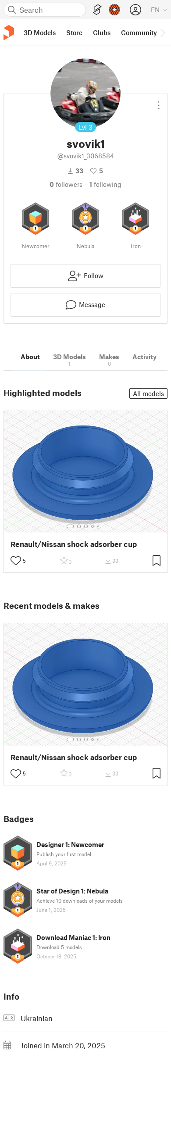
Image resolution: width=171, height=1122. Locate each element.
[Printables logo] (9, 32)
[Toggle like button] (16, 560)
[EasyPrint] (97, 10)
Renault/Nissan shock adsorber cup (74, 544)
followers (66, 184)
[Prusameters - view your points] (114, 9)
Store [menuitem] (74, 32)
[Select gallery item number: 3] (86, 526)
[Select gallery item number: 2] (79, 526)
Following (105, 184)
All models (148, 393)
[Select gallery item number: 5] (99, 526)
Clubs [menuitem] (101, 32)
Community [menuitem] (139, 32)
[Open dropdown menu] (158, 102)
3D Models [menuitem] (40, 32)
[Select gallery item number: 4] (93, 526)
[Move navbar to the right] (162, 32)
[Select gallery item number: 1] (70, 526)
